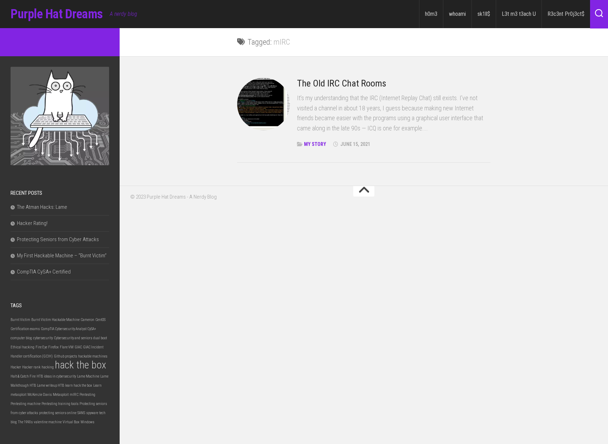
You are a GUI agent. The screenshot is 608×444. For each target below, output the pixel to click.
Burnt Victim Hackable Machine (55, 319)
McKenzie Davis (39, 394)
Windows (87, 422)
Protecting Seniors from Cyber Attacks (58, 239)
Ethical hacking (22, 347)
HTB (40, 376)
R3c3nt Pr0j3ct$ (565, 14)
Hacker (16, 367)
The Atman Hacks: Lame (42, 207)
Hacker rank (31, 367)
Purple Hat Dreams (57, 14)
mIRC (74, 394)
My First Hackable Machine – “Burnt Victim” (62, 255)
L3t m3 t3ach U (519, 14)
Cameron (87, 319)
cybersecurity (43, 338)
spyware (92, 413)
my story (315, 144)
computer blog (21, 338)
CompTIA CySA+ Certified (44, 272)
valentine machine (48, 422)
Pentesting (87, 394)
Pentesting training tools (60, 403)
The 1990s (25, 422)
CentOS (100, 319)
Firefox (53, 347)
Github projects (65, 356)
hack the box (80, 365)
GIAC (78, 347)
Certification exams (25, 329)
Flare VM (67, 347)
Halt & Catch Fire (23, 376)
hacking (48, 367)
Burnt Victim (20, 319)
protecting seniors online (57, 413)
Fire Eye (41, 347)
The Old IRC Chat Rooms (341, 83)
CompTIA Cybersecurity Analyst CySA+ (68, 329)
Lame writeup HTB (50, 385)
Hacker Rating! (32, 223)
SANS (81, 413)
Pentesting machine (25, 403)
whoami (457, 14)
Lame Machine (88, 376)
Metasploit (61, 394)
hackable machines (92, 356)
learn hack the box (78, 385)
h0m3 (431, 14)
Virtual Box (71, 422)
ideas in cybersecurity (60, 376)
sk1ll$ (483, 14)
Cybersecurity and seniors (73, 338)
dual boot (100, 338)
